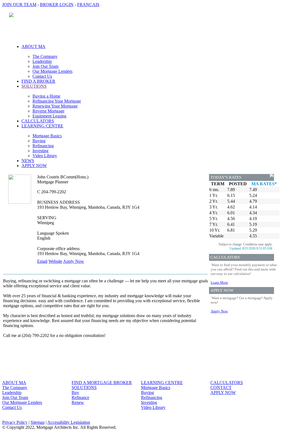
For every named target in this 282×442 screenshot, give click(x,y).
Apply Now (73, 261)
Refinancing (43, 145)
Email (42, 261)
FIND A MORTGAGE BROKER (102, 382)
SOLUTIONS (84, 387)
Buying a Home (46, 96)
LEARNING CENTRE (162, 382)
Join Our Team (45, 66)
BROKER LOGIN (57, 4)
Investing (40, 150)
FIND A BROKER (38, 81)
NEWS (27, 160)
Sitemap (38, 422)
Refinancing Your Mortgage (56, 101)
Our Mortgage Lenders (52, 71)
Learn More (219, 282)
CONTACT (221, 387)
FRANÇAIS (88, 4)
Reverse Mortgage (48, 111)
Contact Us (42, 76)
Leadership (42, 61)
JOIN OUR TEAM (19, 4)
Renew (78, 402)
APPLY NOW (34, 165)
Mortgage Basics (47, 135)
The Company (45, 56)
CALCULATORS (37, 121)
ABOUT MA (14, 382)
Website (55, 261)
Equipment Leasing (49, 116)
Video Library (44, 155)
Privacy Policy (15, 422)
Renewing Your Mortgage (55, 106)
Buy (75, 392)
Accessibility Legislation (68, 422)
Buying (38, 140)
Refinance (80, 397)
